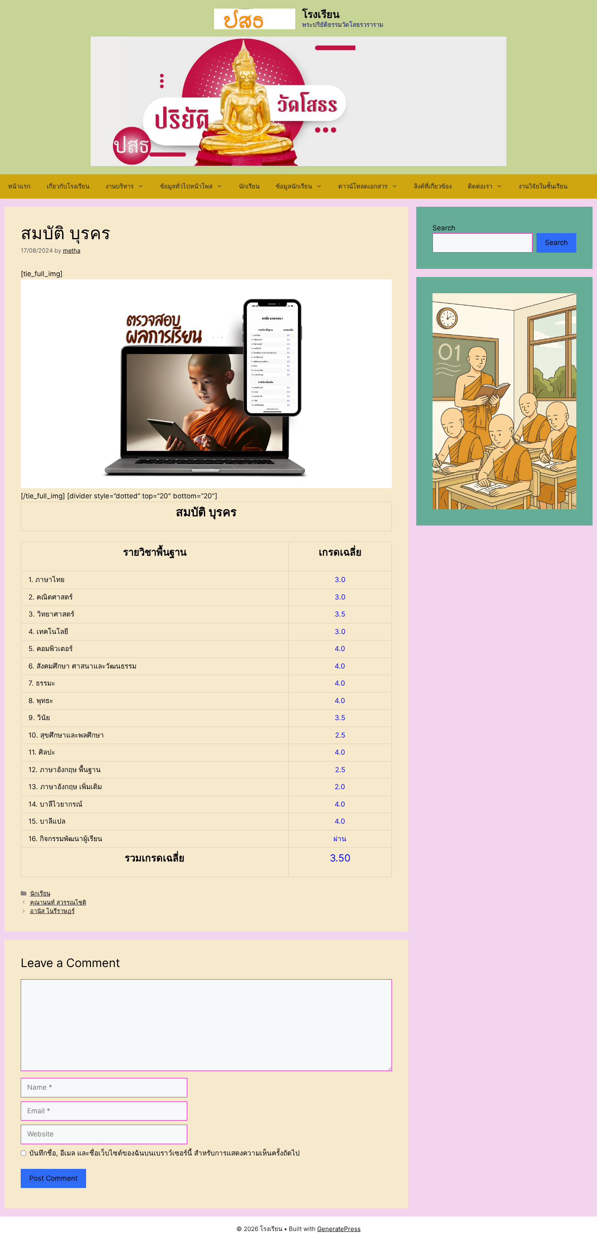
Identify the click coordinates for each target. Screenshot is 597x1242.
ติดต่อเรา (480, 186)
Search (444, 228)
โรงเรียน (321, 14)
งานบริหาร (120, 186)
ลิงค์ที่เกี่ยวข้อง (433, 186)
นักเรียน (249, 186)
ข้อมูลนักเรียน (294, 186)
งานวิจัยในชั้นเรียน (543, 186)
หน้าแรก (19, 186)
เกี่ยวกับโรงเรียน (68, 186)
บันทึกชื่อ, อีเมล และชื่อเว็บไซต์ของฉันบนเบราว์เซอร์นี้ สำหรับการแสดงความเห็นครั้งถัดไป (164, 1153)
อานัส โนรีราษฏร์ (52, 910)
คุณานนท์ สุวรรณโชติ (58, 902)
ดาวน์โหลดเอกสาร (362, 186)
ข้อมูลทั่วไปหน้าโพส (186, 186)
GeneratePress (339, 1229)
